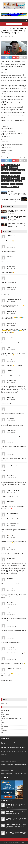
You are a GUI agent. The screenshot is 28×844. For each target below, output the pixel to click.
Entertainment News (8, 170)
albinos (7, 164)
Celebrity (5, 167)
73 (19, 227)
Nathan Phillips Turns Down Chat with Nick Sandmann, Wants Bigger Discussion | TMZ (17, 225)
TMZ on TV (18, 181)
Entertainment (13, 167)
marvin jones (6, 178)
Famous (22, 170)
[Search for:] (14, 23)
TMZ (23, 178)
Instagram (5, 175)
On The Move (4, 726)
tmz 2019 (5, 181)
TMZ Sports (5, 184)
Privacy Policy (4, 758)
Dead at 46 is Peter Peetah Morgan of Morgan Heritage (13, 747)
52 (18, 220)
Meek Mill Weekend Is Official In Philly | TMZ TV (16, 211)
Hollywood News (15, 173)
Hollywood (5, 173)
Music (2, 722)
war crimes (19, 184)
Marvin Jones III (15, 178)
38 (12, 36)
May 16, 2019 (5, 36)
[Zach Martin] (3, 826)
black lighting (15, 164)
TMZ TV (12, 184)
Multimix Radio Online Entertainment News (11, 718)
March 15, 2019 (12, 213)
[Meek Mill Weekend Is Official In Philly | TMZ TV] (4, 211)
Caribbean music (5, 710)
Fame (17, 170)
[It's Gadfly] (3, 813)
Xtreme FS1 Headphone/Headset (10, 186)
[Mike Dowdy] (3, 834)
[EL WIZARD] (3, 820)
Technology (4, 730)
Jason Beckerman (14, 175)
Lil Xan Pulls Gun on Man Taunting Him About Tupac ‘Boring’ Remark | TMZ (16, 826)
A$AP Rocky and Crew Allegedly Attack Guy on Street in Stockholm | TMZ (15, 806)
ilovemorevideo (5, 714)
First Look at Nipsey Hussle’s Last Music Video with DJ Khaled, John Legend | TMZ (17, 218)
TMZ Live (11, 181)
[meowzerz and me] (3, 806)
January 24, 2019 (12, 227)
